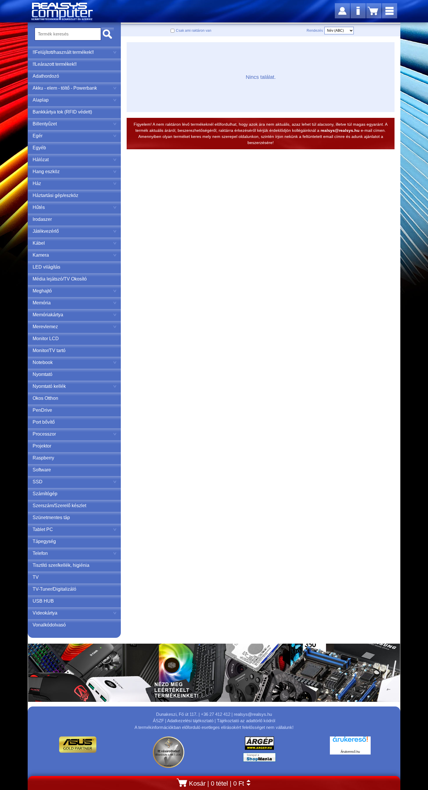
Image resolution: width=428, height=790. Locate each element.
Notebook (43, 362)
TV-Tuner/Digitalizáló (54, 589)
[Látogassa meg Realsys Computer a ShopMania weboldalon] (259, 758)
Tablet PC (43, 529)
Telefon (40, 553)
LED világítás (46, 266)
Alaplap (41, 99)
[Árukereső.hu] (350, 742)
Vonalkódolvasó (49, 624)
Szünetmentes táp (51, 517)
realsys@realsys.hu (253, 714)
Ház (37, 183)
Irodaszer (42, 219)
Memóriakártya (48, 314)
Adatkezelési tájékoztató (190, 720)
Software (42, 469)
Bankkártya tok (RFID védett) (62, 111)
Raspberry (43, 457)
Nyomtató (42, 374)
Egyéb (39, 147)
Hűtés (39, 207)
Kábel (39, 243)
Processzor (44, 434)
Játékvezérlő (46, 231)
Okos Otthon (45, 398)
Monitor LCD (46, 338)
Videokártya (45, 612)
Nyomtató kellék (49, 386)
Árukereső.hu (350, 751)
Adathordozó (46, 76)
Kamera (41, 255)
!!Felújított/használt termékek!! (63, 52)
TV (36, 577)
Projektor (42, 445)
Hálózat (41, 159)
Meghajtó (42, 290)
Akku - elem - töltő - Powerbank (65, 88)
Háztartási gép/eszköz (55, 195)
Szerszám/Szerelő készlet (59, 505)
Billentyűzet (45, 123)
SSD (38, 481)
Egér (38, 135)
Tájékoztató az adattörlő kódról (246, 720)
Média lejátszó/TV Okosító (60, 278)
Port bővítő (44, 422)
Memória (42, 302)
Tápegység (44, 541)
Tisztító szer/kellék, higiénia (61, 565)
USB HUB (43, 601)
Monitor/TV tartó (49, 350)
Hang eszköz (46, 171)
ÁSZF (158, 720)
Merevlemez (45, 326)
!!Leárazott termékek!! (55, 64)
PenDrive (42, 410)
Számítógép (45, 493)
